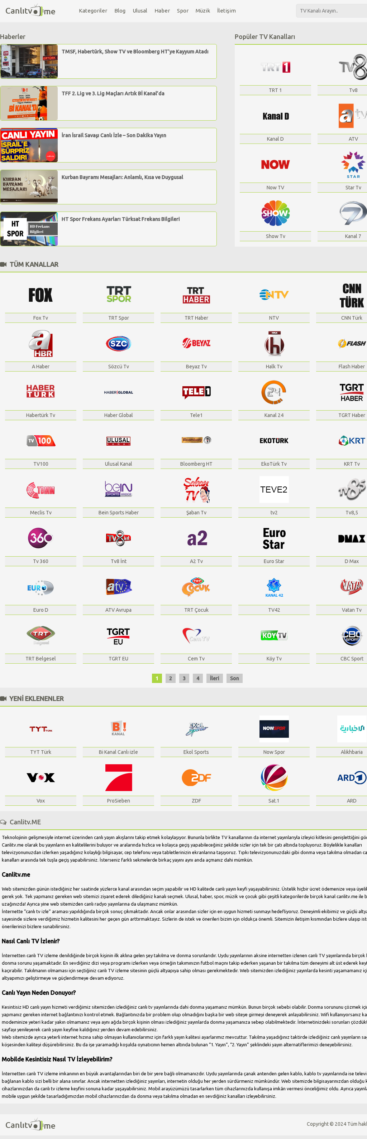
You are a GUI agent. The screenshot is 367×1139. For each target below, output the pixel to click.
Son (234, 678)
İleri (214, 678)
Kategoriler (93, 11)
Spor (183, 11)
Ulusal (140, 11)
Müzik (203, 11)
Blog (119, 11)
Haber (162, 11)
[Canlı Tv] (30, 10)
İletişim (226, 11)
